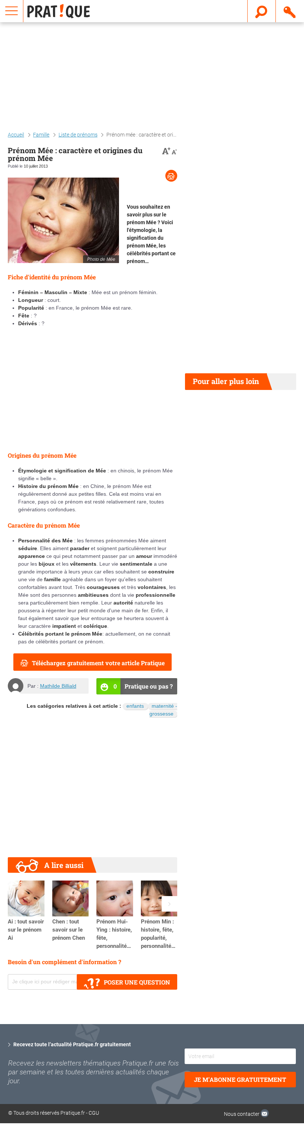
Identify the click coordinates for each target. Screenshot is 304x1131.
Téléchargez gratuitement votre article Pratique (98, 663)
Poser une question (137, 982)
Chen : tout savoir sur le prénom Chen (68, 929)
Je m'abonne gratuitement (240, 1079)
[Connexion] (290, 11)
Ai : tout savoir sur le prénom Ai (26, 929)
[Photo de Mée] (63, 220)
